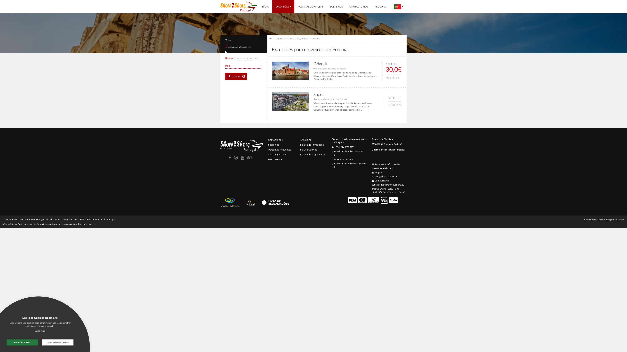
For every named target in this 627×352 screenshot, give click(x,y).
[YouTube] (242, 158)
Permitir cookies (22, 342)
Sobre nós (336, 6)
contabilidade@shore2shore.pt (388, 184)
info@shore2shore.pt (383, 168)
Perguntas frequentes (279, 149)
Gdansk (320, 63)
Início (265, 6)
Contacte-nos (358, 6)
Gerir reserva (275, 159)
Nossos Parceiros (277, 154)
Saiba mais (40, 331)
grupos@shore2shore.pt (384, 176)
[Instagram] (236, 158)
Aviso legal (305, 139)
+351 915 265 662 (343, 159)
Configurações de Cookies (58, 342)
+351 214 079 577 (344, 147)
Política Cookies (308, 149)
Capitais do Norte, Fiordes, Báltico (292, 38)
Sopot (319, 94)
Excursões (282, 6)
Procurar (381, 6)
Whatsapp (377, 143)
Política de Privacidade (312, 144)
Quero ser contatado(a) (385, 149)
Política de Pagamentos (312, 154)
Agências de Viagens (310, 6)
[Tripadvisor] (249, 158)
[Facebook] (230, 158)
